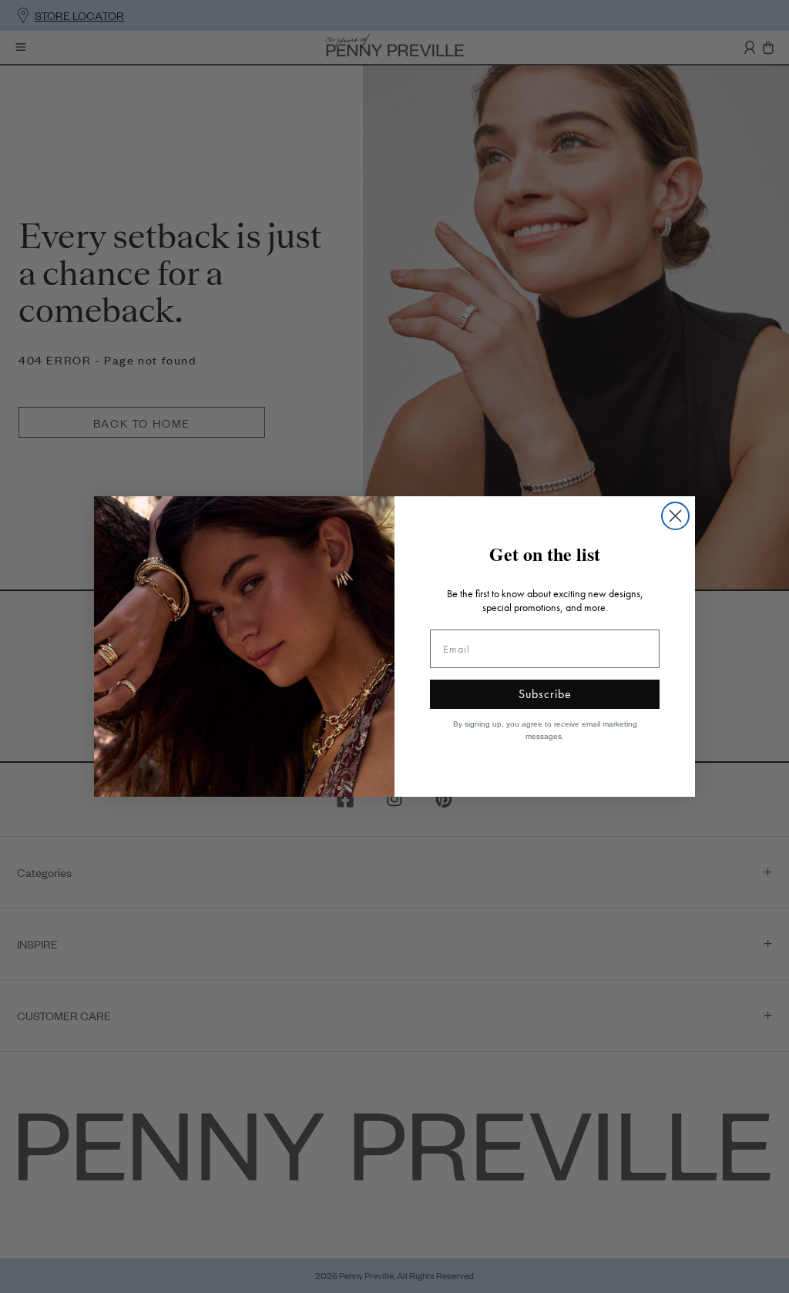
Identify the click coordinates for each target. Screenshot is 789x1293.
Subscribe (545, 694)
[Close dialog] (675, 515)
